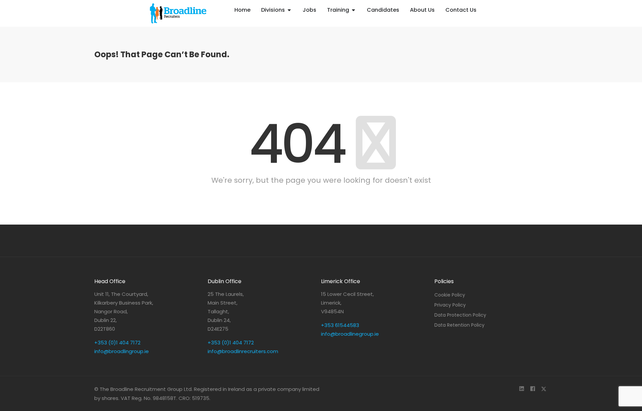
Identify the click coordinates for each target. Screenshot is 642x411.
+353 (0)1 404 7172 (117, 342)
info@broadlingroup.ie (121, 351)
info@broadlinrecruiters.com (243, 351)
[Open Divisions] (289, 10)
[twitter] (543, 389)
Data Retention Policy (459, 325)
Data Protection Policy (460, 315)
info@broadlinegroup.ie (350, 333)
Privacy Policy (450, 305)
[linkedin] (521, 389)
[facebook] (532, 389)
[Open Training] (353, 10)
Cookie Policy (449, 295)
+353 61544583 (340, 325)
